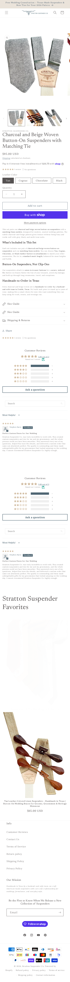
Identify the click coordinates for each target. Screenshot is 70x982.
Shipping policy (25, 975)
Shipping (6, 158)
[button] (6, 12)
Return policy (14, 854)
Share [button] (9, 330)
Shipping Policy (15, 861)
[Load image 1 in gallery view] (16, 117)
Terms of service (56, 970)
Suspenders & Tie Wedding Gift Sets (33, 709)
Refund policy (22, 970)
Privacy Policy (14, 868)
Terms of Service (16, 846)
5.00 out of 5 (43, 357)
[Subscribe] (59, 912)
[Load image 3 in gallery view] (53, 117)
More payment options (35, 222)
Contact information (45, 975)
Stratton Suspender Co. (33, 966)
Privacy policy (39, 970)
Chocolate (42, 180)
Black (59, 180)
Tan (8, 180)
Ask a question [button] (35, 389)
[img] (8, 423)
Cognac (23, 180)
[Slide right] (66, 118)
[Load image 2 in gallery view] (35, 117)
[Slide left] (3, 118)
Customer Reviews (17, 832)
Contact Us (13, 839)
